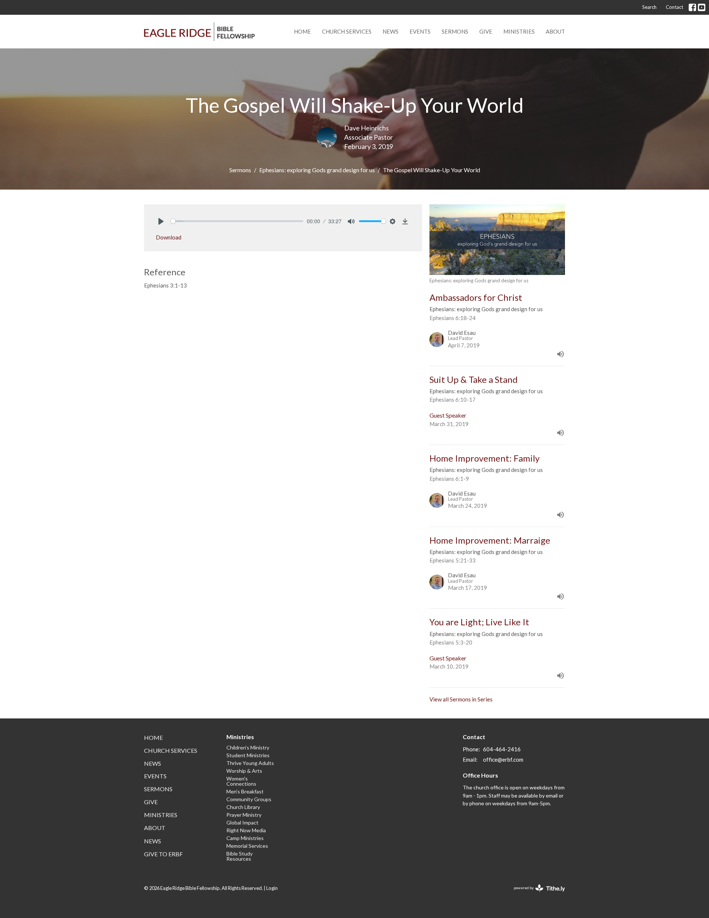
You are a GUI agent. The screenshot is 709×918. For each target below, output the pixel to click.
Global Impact (242, 822)
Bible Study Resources (239, 856)
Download (168, 237)
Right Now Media (246, 830)
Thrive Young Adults (250, 763)
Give (485, 31)
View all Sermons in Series (461, 699)
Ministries (519, 31)
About (555, 31)
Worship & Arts (244, 771)
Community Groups (248, 799)
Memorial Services (247, 846)
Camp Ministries (245, 838)
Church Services (346, 31)
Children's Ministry (247, 747)
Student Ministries (248, 755)
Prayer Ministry (243, 815)
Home (302, 31)
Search (649, 7)
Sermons (455, 31)
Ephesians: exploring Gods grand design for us (317, 169)
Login (272, 888)
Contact (674, 7)
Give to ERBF (163, 853)
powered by (536, 894)
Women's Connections (241, 781)
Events (420, 31)
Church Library (243, 807)
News (390, 31)
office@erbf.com (503, 759)
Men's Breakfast (245, 791)
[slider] (237, 221)
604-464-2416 (502, 749)
